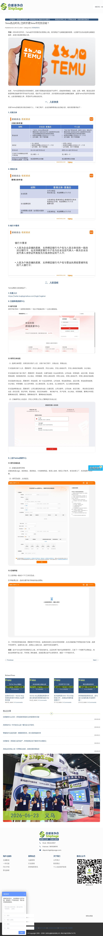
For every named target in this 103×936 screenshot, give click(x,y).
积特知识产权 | (63, 928)
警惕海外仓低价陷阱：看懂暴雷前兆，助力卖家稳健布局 (22, 733)
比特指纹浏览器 (52, 928)
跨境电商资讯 (36, 28)
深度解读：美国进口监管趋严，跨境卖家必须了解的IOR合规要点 (24, 741)
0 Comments (18, 702)
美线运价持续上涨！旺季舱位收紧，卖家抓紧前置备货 (40, 20)
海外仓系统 (42, 928)
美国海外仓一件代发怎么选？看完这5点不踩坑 (18, 725)
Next (95, 660)
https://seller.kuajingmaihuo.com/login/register (27, 296)
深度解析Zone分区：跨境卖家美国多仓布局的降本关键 (21, 717)
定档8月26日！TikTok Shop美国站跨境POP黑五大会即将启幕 (14, 698)
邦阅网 (70, 928)
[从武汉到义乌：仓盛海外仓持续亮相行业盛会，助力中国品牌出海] (51, 788)
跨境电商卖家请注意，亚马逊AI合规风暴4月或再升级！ (88, 698)
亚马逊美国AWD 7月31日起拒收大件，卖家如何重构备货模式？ (64, 698)
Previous (10, 660)
